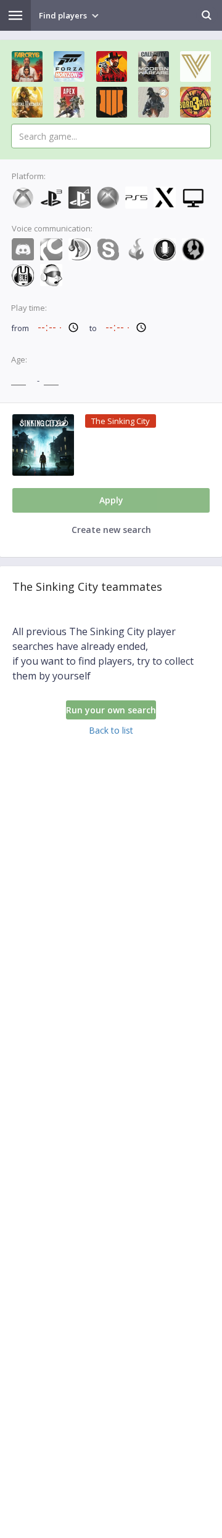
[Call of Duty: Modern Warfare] (153, 66)
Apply (111, 500)
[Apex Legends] (69, 102)
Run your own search (111, 710)
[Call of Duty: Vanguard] (195, 66)
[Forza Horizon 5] (69, 66)
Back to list (111, 730)
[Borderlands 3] (195, 102)
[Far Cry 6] (27, 66)
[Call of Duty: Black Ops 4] (111, 102)
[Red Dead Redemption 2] (111, 66)
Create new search (111, 529)
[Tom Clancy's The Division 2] (153, 102)
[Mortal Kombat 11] (27, 102)
